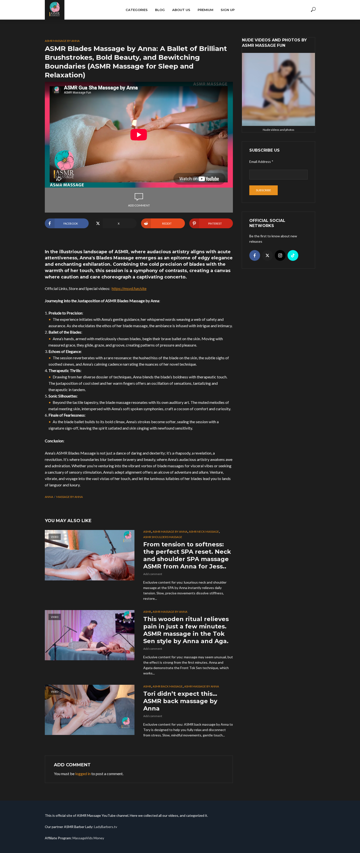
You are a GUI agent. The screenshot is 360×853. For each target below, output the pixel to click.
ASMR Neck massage (204, 531)
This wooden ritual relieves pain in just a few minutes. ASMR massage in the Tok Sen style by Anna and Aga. (186, 630)
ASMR (147, 531)
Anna (49, 497)
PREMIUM (205, 10)
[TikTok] (293, 255)
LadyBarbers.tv (105, 827)
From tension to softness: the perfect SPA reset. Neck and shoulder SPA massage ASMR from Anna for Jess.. (187, 555)
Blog (160, 10)
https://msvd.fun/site (129, 288)
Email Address (261, 161)
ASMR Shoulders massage (162, 537)
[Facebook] (254, 255)
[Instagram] (280, 255)
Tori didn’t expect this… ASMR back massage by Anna (180, 701)
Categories (137, 10)
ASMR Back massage (168, 686)
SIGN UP (228, 10)
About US (181, 10)
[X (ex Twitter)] (267, 255)
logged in (83, 773)
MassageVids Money (88, 838)
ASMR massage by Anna (62, 41)
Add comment (139, 205)
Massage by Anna (69, 497)
